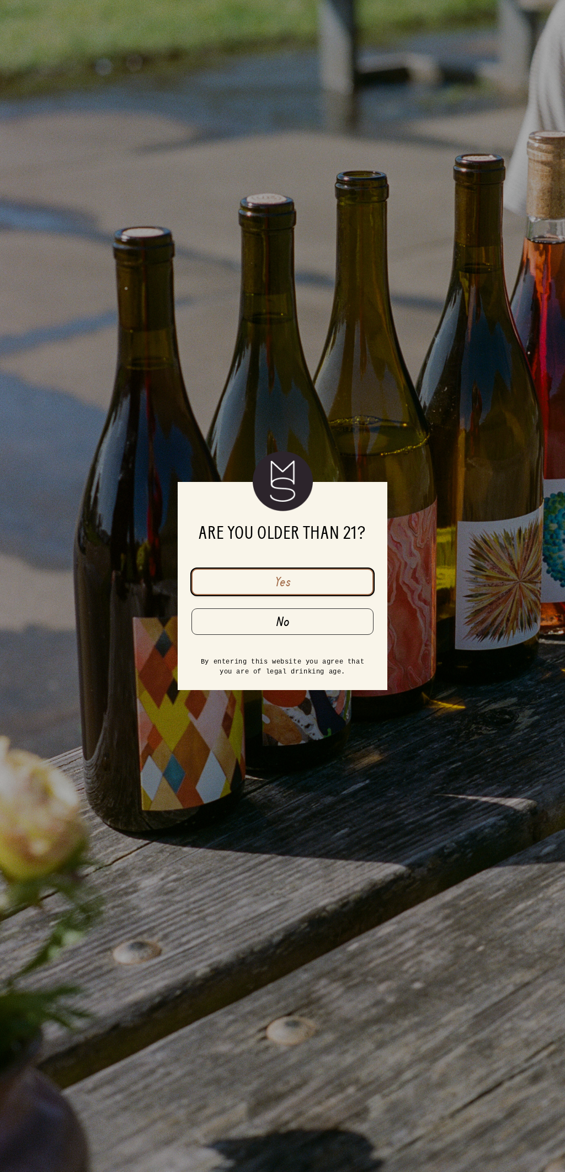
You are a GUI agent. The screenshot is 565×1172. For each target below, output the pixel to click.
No (283, 621)
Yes (283, 582)
